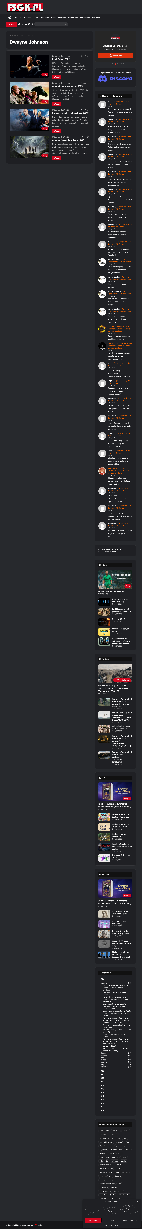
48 (83, 56)
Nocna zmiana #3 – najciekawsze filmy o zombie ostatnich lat (121, 641)
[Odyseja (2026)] (104, 622)
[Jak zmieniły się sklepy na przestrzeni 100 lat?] (104, 729)
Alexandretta (104, 1131)
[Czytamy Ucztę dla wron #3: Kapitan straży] (104, 934)
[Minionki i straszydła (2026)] (104, 632)
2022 (101, 1082)
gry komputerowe (122, 1146)
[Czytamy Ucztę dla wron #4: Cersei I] (104, 914)
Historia (127, 1150)
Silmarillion (103, 1195)
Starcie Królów (124, 1195)
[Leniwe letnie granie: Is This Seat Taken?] (104, 827)
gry (111, 1146)
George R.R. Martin (123, 1142)
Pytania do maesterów (108, 1180)
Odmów (111, 1220)
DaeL (125, 1138)
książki (123, 1157)
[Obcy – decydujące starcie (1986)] (104, 602)
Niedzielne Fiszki (106, 1172)
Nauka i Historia (57, 17)
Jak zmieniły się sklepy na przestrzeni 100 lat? (122, 727)
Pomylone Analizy (106, 1176)
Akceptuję (93, 1220)
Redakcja (84, 17)
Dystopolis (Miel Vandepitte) (115, 1004)
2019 (101, 1092)
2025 (101, 1071)
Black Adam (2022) (61, 59)
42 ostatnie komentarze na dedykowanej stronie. (109, 550)
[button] (137, 1201)
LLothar (124, 1161)
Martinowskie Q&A (106, 1165)
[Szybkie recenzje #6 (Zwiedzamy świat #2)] (104, 612)
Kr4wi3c (115, 1157)
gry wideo (103, 1150)
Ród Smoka (118, 1191)
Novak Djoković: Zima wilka (111, 591)
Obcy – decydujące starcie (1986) (117, 1011)
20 (83, 110)
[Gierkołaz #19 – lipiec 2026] (104, 858)
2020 (101, 1089)
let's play (114, 1161)
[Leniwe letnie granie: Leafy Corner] (104, 837)
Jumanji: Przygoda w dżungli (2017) (69, 140)
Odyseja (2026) (118, 619)
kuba (101, 1161)
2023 (101, 1078)
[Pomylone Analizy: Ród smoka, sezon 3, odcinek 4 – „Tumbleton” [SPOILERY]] (104, 755)
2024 (101, 1074)
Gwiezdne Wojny (116, 1150)
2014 (101, 1110)
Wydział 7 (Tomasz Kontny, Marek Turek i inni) (121, 943)
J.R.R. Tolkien (104, 1157)
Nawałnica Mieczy (106, 1168)
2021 (101, 1085)
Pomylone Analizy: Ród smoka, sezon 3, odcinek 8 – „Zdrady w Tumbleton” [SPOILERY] (113, 688)
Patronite (96, 17)
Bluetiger (126, 1131)
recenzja (114, 1187)
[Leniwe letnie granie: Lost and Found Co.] (104, 817)
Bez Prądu (115, 1131)
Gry (35, 17)
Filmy (17, 17)
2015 (101, 1107)
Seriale (27, 17)
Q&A (119, 1184)
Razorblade (104, 1187)
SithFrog (57, 56)
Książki (44, 17)
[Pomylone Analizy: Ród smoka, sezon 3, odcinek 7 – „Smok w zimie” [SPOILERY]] (104, 702)
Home (14, 35)
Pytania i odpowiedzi (107, 1184)
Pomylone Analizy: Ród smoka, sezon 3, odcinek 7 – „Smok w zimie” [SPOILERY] (116, 1041)
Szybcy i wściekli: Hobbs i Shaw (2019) (70, 113)
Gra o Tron (103, 1146)
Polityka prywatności (111, 1225)
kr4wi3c (111, 343)
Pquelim (118, 1176)
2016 (101, 1103)
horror (120, 1153)
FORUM (11, 24)
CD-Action (103, 1134)
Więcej (57, 77)
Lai (107, 1161)
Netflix (118, 1168)
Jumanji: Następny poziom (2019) (68, 86)
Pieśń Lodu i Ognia (121, 1172)
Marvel (118, 1165)
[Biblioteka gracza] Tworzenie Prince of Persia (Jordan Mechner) (120, 328)
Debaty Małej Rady (106, 1142)
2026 (101, 979)
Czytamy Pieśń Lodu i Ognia (110, 1138)
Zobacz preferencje (129, 1220)
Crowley (111, 326)
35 (84, 83)
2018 (101, 1096)
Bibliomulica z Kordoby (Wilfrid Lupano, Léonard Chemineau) (122, 954)
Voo (109, 468)
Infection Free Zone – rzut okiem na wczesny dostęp (122, 846)
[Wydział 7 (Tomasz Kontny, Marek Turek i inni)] (104, 944)
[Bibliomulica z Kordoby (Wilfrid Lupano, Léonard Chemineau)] (104, 955)
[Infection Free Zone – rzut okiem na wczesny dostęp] (104, 847)
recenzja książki (105, 1191)
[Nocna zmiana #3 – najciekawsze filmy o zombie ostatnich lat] (104, 641)
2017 (101, 1100)
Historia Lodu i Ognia (107, 1153)
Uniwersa (72, 17)
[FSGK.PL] (25, 7)
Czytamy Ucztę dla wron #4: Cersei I (119, 103)
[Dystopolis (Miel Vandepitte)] (104, 924)
